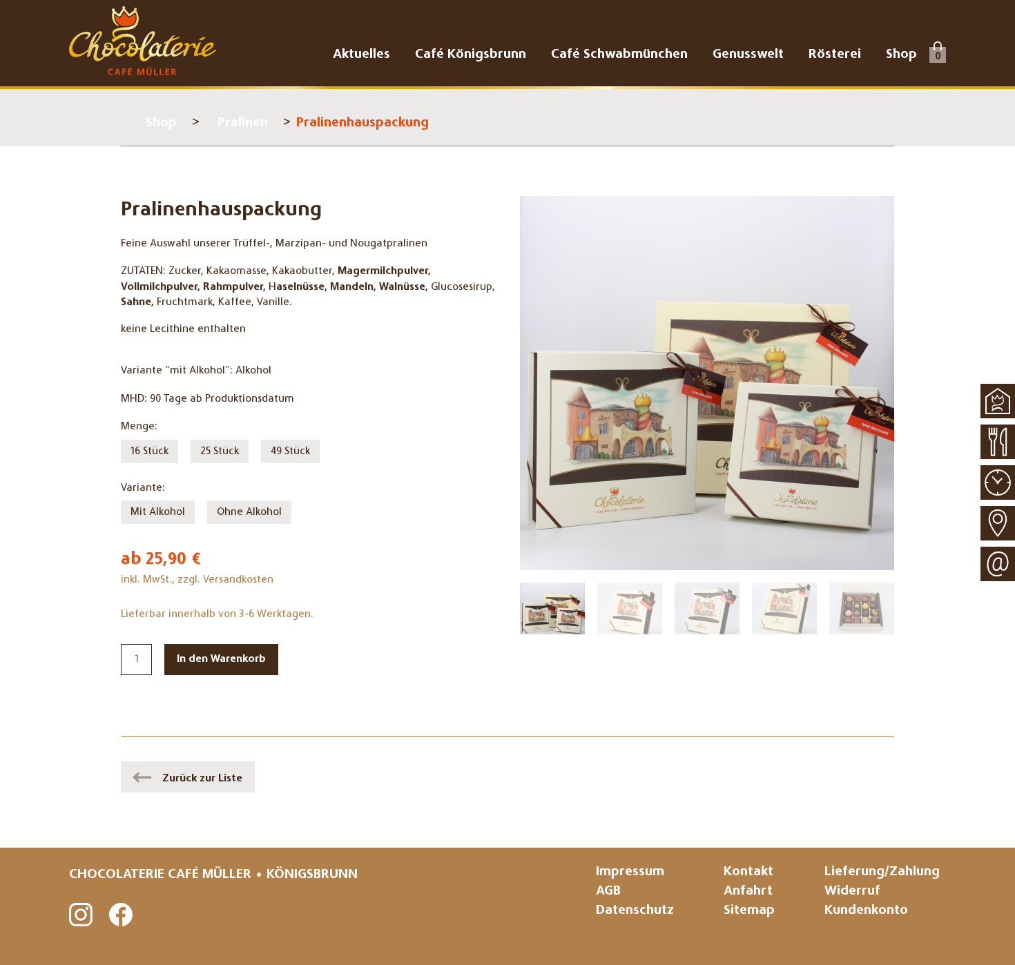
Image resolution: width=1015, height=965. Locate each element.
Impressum (630, 872)
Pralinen (243, 123)
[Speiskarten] (997, 442)
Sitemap (749, 911)
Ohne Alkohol (249, 512)
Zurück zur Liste (202, 778)
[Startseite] (997, 401)
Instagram (81, 915)
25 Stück (219, 451)
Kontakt (748, 872)
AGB (608, 891)
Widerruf (852, 891)
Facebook (121, 915)
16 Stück (149, 451)
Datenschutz (635, 911)
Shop (161, 123)
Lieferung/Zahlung (882, 872)
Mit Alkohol (157, 512)
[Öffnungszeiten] (997, 482)
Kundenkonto (866, 911)
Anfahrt (748, 891)
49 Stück (290, 451)
